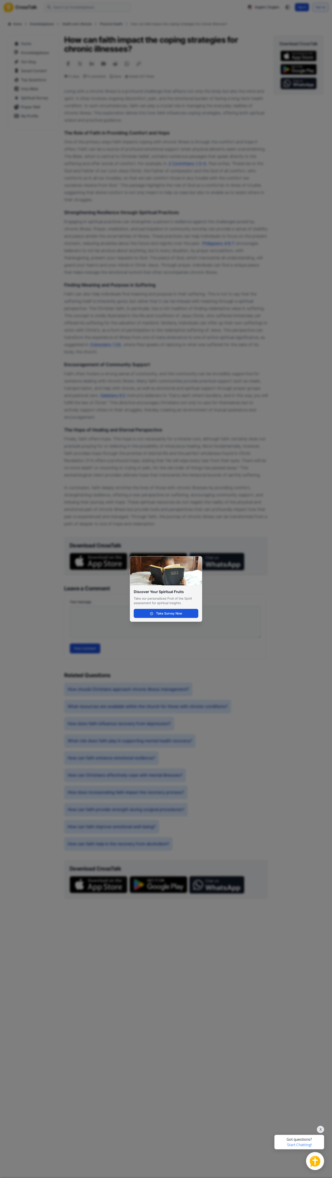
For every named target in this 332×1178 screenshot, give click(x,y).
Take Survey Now (168, 613)
